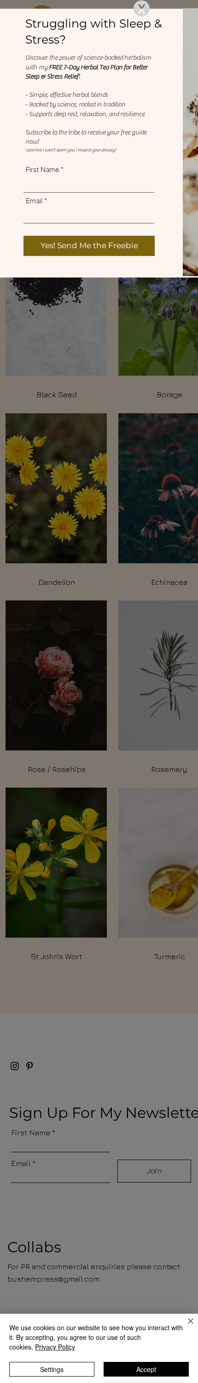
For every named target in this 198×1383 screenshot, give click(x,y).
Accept (146, 1369)
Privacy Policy (55, 1346)
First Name (42, 169)
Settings (52, 1369)
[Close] (185, 1327)
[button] (142, 8)
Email (34, 200)
